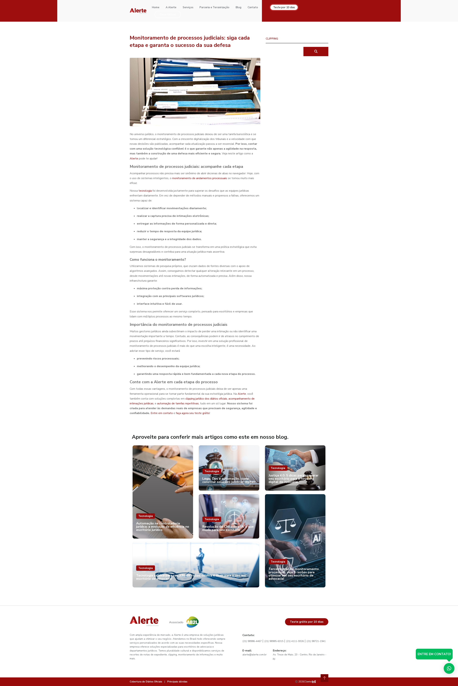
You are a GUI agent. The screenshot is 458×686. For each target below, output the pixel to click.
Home (155, 7)
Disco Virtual (168, 14)
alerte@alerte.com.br (254, 654)
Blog (238, 7)
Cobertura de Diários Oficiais (146, 681)
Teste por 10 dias (284, 7)
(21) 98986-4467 (252, 641)
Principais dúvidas (177, 681)
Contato (253, 7)
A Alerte (171, 7)
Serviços (188, 7)
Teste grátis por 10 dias (306, 622)
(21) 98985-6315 (273, 641)
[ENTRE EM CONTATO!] (449, 669)
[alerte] (138, 11)
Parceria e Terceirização (214, 7)
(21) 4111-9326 (295, 641)
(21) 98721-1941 (316, 641)
